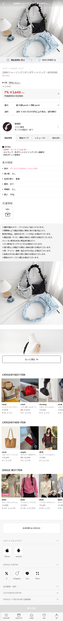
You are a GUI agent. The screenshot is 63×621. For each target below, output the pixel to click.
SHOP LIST (19, 618)
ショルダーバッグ (16, 68)
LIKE (44, 618)
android (19, 556)
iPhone (7, 556)
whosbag (42, 405)
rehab (4, 405)
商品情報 (8, 138)
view (57, 127)
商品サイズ (24, 138)
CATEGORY (6, 618)
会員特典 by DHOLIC (31, 528)
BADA (4, 500)
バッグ (4, 68)
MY (57, 618)
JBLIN (41, 452)
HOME (31, 618)
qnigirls (23, 452)
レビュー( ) (40, 138)
